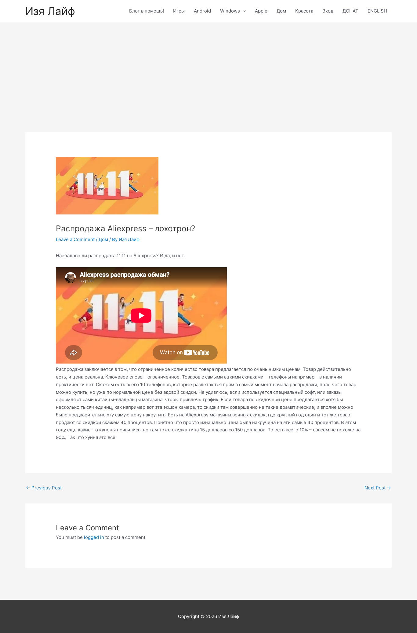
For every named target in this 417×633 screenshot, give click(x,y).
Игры (179, 11)
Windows (230, 11)
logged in (94, 537)
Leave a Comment (75, 239)
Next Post (377, 488)
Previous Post (44, 488)
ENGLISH (377, 11)
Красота (304, 11)
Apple (261, 11)
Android (202, 11)
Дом (281, 11)
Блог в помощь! (146, 11)
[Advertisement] (208, 68)
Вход (327, 11)
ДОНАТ (350, 11)
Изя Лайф (50, 11)
